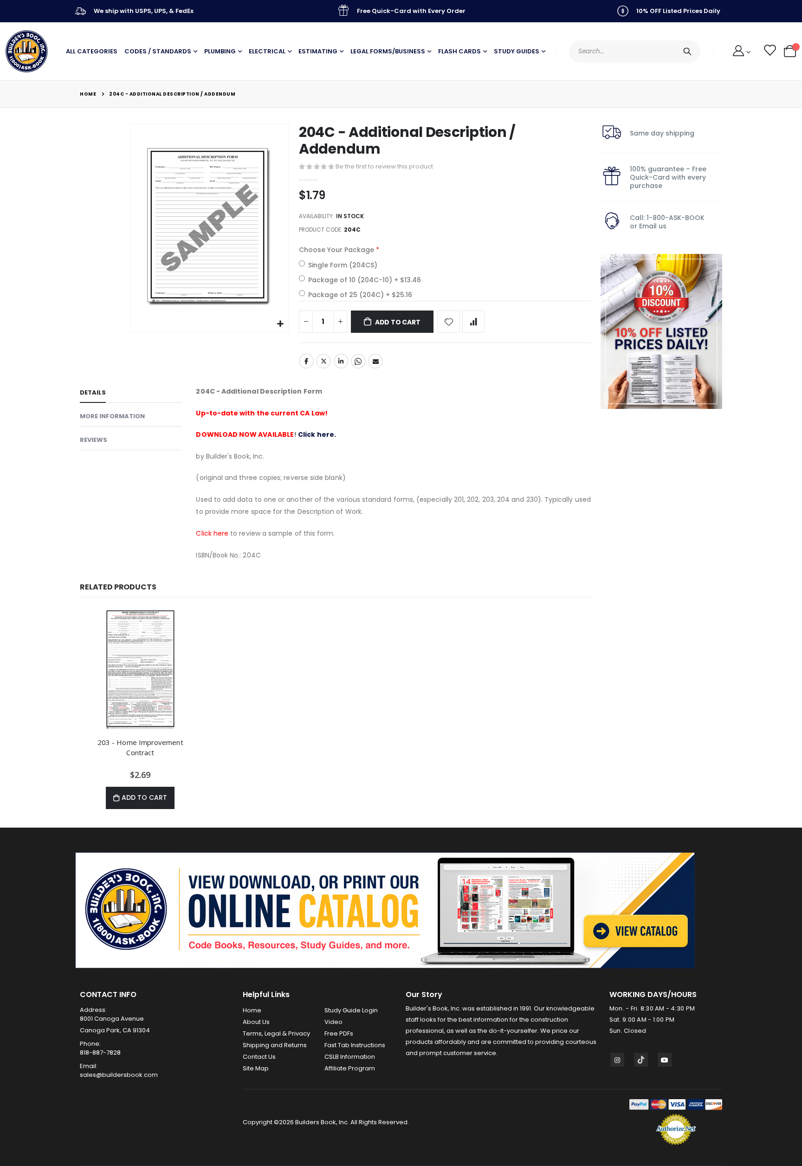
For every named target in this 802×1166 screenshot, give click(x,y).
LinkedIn (341, 361)
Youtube (665, 1060)
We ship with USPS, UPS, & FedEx (144, 10)
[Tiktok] (641, 1060)
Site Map (256, 1068)
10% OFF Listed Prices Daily (678, 10)
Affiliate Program (349, 1068)
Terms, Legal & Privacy (276, 1033)
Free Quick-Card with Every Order (411, 10)
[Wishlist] (769, 51)
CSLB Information (349, 1056)
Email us (652, 226)
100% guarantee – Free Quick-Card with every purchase (668, 177)
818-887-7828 (100, 1052)
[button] (280, 324)
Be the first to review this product (384, 166)
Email (375, 361)
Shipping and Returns (275, 1045)
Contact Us (259, 1056)
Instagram (617, 1060)
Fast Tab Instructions (354, 1045)
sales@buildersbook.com (119, 1074)
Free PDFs (338, 1033)
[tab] (131, 394)
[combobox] (634, 51)
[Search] (687, 51)
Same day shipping (662, 133)
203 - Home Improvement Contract (140, 747)
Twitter (323, 361)
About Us (256, 1021)
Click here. (317, 434)
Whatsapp (358, 361)
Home (88, 94)
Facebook (306, 361)
